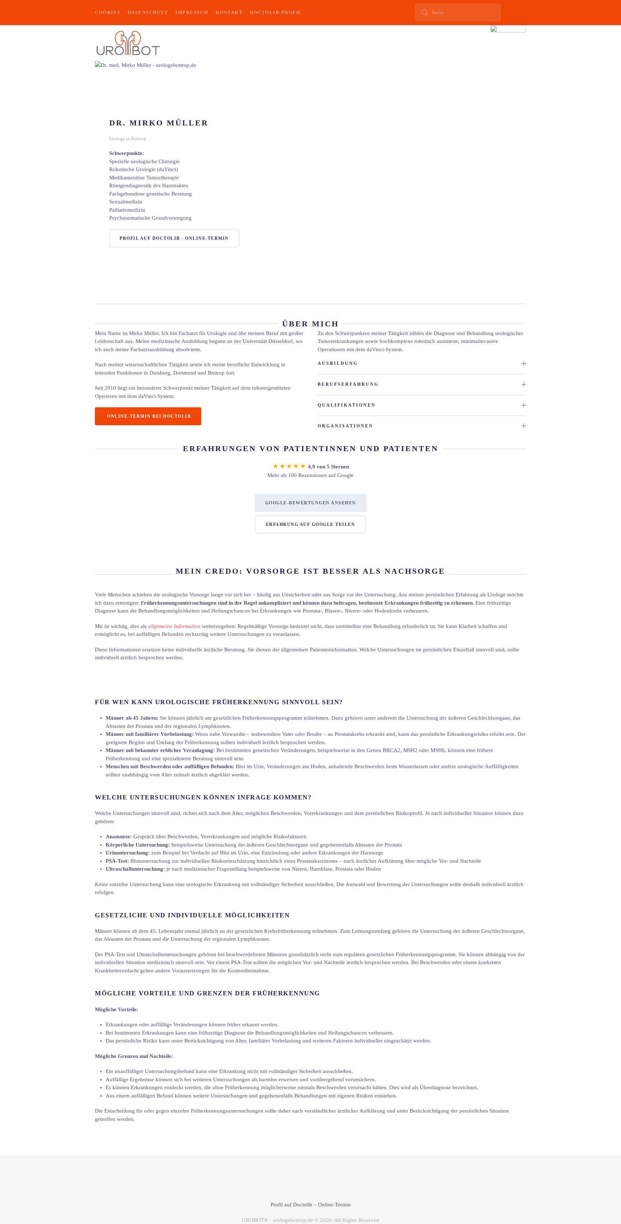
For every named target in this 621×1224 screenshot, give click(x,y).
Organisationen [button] (345, 425)
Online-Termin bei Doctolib (149, 416)
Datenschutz (148, 12)
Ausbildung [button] (338, 363)
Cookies (107, 12)
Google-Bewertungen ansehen (310, 502)
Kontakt (229, 12)
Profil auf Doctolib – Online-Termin (311, 1204)
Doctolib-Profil (276, 12)
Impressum (191, 12)
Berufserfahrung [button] (348, 384)
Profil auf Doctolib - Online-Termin (174, 238)
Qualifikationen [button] (347, 405)
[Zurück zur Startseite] (128, 43)
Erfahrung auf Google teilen (310, 524)
